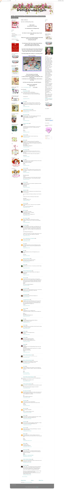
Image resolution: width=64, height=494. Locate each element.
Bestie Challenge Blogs (41, 16)
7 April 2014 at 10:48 (26, 156)
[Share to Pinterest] (36, 87)
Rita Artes (24, 408)
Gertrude (24, 182)
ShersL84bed (25, 149)
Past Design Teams (15, 17)
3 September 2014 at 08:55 (27, 418)
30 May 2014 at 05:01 (26, 334)
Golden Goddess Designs (27, 459)
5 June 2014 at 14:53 (26, 363)
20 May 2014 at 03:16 (26, 316)
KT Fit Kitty (25, 225)
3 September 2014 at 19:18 (27, 424)
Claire (24, 243)
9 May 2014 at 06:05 (26, 285)
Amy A (24, 366)
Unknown (24, 168)
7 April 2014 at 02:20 (26, 137)
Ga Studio (24, 421)
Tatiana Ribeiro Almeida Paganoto (28, 376)
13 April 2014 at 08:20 (26, 200)
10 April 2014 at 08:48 (26, 187)
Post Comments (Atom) (28, 482)
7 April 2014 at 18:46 (26, 165)
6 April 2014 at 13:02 (26, 106)
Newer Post (23, 480)
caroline (24, 331)
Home (13, 16)
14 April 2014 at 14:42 (26, 215)
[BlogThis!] (34, 87)
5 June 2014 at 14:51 (26, 357)
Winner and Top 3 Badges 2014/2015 (30, 16)
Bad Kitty (24, 210)
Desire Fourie (25, 449)
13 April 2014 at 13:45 (26, 207)
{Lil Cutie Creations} (26, 372)
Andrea (24, 264)
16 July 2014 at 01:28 (26, 405)
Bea (23, 250)
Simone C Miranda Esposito (27, 360)
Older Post (41, 480)
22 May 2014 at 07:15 (26, 322)
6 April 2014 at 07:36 (26, 98)
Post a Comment (24, 476)
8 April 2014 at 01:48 (26, 179)
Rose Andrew (25, 114)
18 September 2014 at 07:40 (27, 456)
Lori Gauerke (25, 288)
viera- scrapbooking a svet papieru (28, 238)
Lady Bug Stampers (26, 299)
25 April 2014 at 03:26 (26, 255)
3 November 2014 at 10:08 (27, 462)
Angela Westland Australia (27, 109)
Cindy (24, 101)
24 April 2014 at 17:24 (26, 247)
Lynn (24, 159)
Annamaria (25, 400)
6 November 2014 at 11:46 (27, 474)
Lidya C (24, 415)
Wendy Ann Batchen (26, 258)
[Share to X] (35, 87)
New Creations (25, 218)
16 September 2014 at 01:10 (27, 440)
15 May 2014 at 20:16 (26, 305)
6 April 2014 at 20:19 (26, 120)
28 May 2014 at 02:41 (26, 328)
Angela (24, 344)
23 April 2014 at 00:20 (26, 222)
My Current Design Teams (19, 16)
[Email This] (33, 87)
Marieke (24, 433)
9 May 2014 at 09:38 (26, 291)
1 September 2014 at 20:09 (27, 412)
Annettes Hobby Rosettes (27, 270)
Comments (48, 138)
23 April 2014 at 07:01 (26, 235)
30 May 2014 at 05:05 (26, 341)
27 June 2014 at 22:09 (26, 397)
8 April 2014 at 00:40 (26, 172)
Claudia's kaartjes (26, 123)
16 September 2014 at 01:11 (27, 446)
